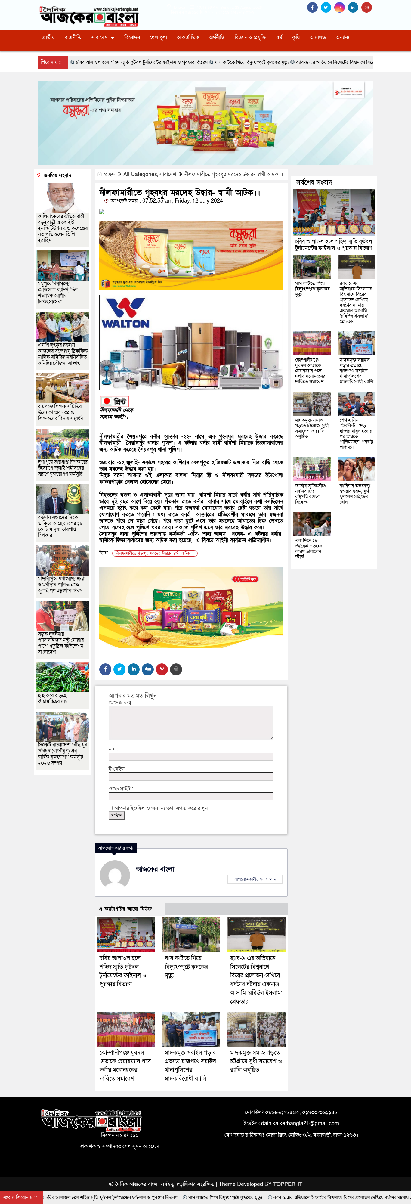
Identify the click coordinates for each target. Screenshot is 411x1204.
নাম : (114, 749)
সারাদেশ (99, 37)
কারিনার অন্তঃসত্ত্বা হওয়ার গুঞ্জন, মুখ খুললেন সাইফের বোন (355, 494)
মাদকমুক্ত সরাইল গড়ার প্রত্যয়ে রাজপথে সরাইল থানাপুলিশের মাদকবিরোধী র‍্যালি (356, 371)
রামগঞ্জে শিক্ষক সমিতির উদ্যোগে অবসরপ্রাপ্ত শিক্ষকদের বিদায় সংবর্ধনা (61, 412)
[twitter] (327, 7)
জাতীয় (48, 37)
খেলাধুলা (158, 37)
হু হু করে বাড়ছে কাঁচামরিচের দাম (53, 698)
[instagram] (341, 7)
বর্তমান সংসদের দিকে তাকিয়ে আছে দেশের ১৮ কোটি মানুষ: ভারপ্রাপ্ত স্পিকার (60, 526)
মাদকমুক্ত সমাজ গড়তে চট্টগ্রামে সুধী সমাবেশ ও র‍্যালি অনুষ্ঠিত (256, 1061)
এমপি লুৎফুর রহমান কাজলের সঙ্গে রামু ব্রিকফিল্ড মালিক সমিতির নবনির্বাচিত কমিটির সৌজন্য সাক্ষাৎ (63, 354)
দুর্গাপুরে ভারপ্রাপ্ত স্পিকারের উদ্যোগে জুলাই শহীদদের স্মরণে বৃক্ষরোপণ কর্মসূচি (63, 467)
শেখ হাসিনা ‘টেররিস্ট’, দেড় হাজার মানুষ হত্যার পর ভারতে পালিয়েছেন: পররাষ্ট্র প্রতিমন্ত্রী (356, 434)
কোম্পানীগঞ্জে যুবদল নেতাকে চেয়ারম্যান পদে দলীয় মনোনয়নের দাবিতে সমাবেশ (310, 371)
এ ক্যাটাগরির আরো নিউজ (125, 908)
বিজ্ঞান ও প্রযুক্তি (250, 37)
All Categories (140, 174)
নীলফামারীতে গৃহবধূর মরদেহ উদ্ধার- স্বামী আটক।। (233, 174)
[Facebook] (105, 669)
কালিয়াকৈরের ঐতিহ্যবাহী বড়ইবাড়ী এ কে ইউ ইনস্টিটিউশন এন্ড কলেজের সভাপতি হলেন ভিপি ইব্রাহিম (63, 228)
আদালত (318, 37)
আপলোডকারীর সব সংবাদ (255, 879)
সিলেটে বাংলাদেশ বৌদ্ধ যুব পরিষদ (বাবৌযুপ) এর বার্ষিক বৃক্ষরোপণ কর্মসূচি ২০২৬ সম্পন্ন (62, 753)
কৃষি (296, 37)
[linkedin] (354, 7)
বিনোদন (132, 37)
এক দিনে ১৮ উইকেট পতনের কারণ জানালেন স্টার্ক (309, 548)
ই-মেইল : (118, 769)
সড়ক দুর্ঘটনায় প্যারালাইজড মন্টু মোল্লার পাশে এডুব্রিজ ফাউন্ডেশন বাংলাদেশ (61, 643)
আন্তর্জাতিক (188, 37)
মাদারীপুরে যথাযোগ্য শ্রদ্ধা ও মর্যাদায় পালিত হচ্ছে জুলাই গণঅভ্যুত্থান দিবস (61, 584)
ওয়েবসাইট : (121, 789)
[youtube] (367, 7)
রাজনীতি (73, 37)
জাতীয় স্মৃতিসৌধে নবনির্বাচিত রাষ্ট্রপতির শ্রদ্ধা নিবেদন (310, 494)
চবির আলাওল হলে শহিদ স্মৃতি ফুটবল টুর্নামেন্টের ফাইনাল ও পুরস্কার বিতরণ (333, 245)
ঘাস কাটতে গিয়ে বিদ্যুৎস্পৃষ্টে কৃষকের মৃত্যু (186, 967)
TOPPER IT (287, 1184)
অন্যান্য (342, 37)
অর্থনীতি (217, 37)
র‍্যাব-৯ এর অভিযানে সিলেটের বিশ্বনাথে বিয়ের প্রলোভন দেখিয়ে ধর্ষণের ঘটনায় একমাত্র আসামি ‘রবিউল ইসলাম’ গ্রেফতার (356, 302)
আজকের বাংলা (155, 869)
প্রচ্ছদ (109, 174)
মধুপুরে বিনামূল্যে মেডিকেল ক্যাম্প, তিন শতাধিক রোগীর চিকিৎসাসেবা (58, 292)
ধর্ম (279, 37)
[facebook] (314, 7)
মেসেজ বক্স (120, 703)
